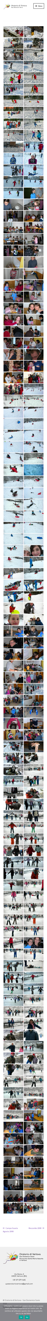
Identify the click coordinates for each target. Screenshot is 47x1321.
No (27, 1317)
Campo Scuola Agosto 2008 (10, 1230)
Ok (21, 1317)
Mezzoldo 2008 (35, 1228)
